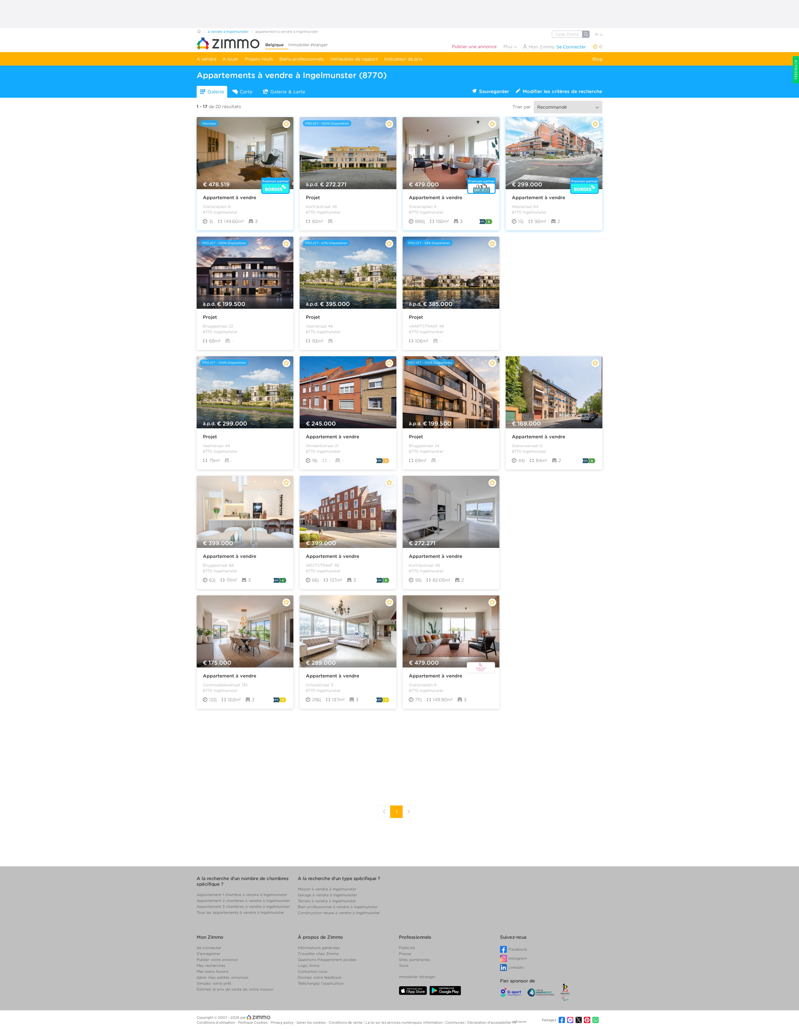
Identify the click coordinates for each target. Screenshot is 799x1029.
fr (597, 34)
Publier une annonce (474, 46)
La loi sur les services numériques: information (404, 1022)
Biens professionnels (301, 59)
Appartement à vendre (229, 197)
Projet (313, 197)
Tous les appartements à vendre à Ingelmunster (240, 912)
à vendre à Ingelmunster (228, 31)
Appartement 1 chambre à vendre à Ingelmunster (242, 894)
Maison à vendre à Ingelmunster (327, 889)
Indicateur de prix (403, 59)
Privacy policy (282, 1022)
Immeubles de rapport (354, 59)
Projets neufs (259, 59)
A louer (230, 59)
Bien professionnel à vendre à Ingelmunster (338, 906)
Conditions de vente (346, 1022)
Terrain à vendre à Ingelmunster (327, 901)
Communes (455, 1022)
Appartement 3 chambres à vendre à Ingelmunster (243, 906)
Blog (597, 59)
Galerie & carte (287, 92)
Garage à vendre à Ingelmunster (327, 895)
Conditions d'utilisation (216, 1022)
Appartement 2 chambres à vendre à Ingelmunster (243, 900)
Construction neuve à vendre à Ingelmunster (339, 912)
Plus (508, 46)
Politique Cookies (253, 1022)
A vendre (206, 59)
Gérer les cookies (311, 1022)
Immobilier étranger (308, 44)
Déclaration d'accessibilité (489, 1022)
